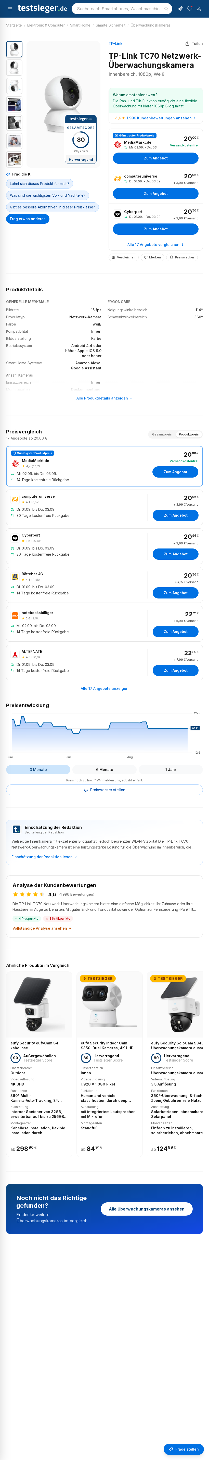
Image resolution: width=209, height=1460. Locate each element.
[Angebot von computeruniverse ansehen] (156, 185)
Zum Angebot (156, 158)
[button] (63, 104)
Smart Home (80, 25)
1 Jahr (170, 769)
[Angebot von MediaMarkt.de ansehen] (156, 148)
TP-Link (115, 43)
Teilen (197, 43)
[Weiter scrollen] (201, 1060)
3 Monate (38, 769)
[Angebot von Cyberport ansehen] (156, 221)
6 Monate (104, 769)
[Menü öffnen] (10, 9)
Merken (155, 257)
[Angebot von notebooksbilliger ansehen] (104, 624)
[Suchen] (166, 9)
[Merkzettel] (190, 9)
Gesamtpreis (162, 434)
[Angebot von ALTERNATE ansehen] (104, 662)
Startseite (14, 25)
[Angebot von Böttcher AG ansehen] (104, 585)
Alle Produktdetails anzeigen (102, 398)
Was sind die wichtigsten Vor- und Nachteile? (47, 195)
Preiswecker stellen (107, 790)
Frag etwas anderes (28, 219)
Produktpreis (189, 434)
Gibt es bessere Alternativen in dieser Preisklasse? (52, 207)
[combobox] (122, 8)
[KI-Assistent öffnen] (180, 9)
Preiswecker (184, 257)
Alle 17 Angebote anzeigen (104, 688)
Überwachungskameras (151, 25)
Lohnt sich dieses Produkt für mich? (39, 183)
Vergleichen (126, 257)
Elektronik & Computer (46, 25)
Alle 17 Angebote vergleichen (153, 244)
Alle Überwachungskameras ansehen (147, 1209)
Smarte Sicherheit (110, 25)
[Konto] (199, 9)
